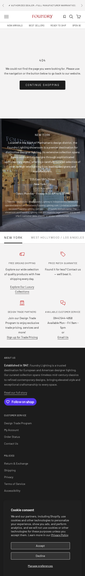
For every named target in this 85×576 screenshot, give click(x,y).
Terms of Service (14, 484)
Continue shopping (42, 85)
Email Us (63, 337)
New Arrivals (15, 25)
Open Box (77, 25)
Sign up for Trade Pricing (22, 337)
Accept (40, 545)
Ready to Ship (58, 25)
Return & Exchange (16, 463)
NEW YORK (13, 237)
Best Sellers (37, 25)
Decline (40, 555)
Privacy (8, 477)
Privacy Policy (59, 535)
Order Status (12, 436)
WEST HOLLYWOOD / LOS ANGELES (57, 237)
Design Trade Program (18, 423)
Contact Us (11, 443)
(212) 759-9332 (42, 188)
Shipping (9, 470)
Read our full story (15, 392)
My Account (11, 430)
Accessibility (12, 490)
